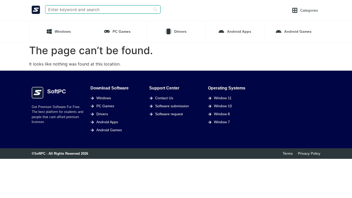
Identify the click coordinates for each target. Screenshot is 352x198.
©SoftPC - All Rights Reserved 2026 (60, 153)
